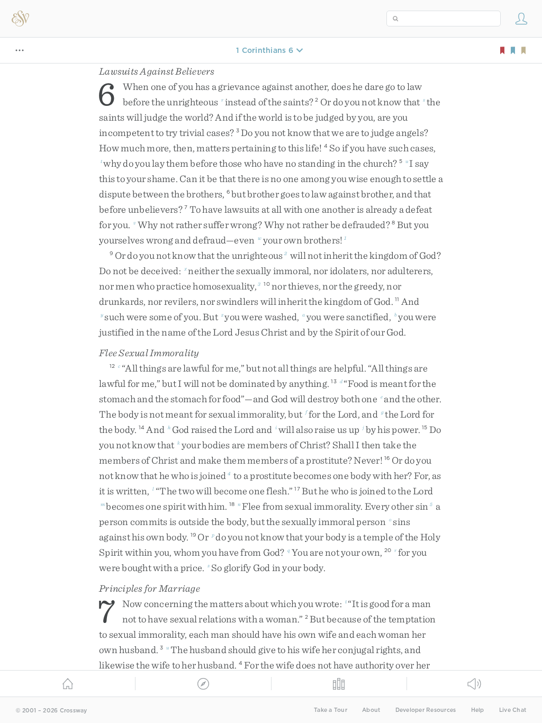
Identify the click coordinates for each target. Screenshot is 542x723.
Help (477, 710)
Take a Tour (330, 710)
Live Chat (512, 710)
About (371, 710)
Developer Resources (425, 710)
